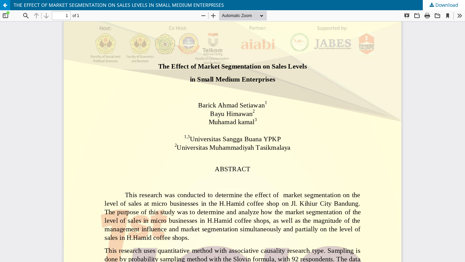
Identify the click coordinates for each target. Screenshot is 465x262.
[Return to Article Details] (5, 5)
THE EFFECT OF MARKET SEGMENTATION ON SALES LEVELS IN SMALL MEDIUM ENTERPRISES (119, 5)
